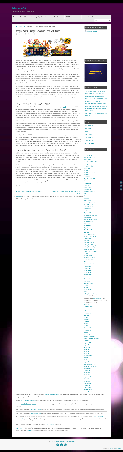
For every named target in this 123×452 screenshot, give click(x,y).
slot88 (64, 107)
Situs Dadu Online (36, 409)
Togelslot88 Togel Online (91, 215)
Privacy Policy (64, 441)
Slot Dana (87, 334)
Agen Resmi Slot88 (89, 179)
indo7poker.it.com (89, 191)
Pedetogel (87, 285)
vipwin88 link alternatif (90, 366)
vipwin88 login (88, 392)
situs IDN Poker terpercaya (28, 400)
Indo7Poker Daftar (89, 172)
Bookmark (20, 186)
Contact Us (71, 441)
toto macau (87, 311)
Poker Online (88, 279)
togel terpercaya (88, 390)
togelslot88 (87, 217)
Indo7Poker (87, 174)
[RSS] (121, 189)
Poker (85, 277)
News (87, 131)
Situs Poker (87, 168)
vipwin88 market (89, 243)
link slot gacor (88, 255)
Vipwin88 (86, 232)
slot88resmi (87, 368)
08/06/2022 (30, 34)
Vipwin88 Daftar (88, 283)
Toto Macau (87, 262)
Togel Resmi (87, 228)
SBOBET (86, 379)
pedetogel (87, 370)
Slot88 (86, 287)
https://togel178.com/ (90, 294)
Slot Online (22, 26)
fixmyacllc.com (88, 253)
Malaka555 (87, 304)
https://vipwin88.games (91, 247)
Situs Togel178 (88, 230)
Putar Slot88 (87, 187)
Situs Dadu (87, 198)
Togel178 (86, 323)
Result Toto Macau (89, 202)
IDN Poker (88, 128)
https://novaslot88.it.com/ (91, 338)
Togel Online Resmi (89, 258)
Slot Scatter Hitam (89, 181)
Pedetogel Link (88, 260)
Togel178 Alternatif (89, 336)
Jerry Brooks (20, 34)
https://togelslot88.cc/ (90, 251)
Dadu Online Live (89, 196)
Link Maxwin (87, 347)
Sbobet (86, 360)
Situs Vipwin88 (88, 221)
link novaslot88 (88, 309)
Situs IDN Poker (50, 424)
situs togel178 (88, 270)
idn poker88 (87, 209)
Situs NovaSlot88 (89, 264)
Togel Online (89, 140)
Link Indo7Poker (88, 206)
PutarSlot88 (87, 177)
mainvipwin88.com (89, 234)
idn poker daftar (88, 204)
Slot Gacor (87, 223)
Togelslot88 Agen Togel (90, 219)
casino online (89, 126)
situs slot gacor (97, 298)
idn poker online (88, 166)
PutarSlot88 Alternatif (90, 162)
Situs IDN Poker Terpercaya (51, 395)
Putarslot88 (87, 313)
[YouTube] (121, 182)
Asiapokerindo (88, 155)
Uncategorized (89, 143)
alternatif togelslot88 (90, 236)
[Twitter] (121, 185)
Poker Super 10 (19, 8)
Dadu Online (87, 200)
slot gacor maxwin (89, 364)
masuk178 (87, 292)
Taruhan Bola (89, 137)
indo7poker (87, 170)
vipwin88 (86, 240)
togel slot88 (87, 377)
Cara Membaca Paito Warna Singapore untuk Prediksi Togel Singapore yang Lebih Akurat (96, 108)
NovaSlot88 (87, 160)
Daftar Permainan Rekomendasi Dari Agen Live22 (29, 193)
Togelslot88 (87, 213)
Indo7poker (87, 164)
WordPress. (118, 448)
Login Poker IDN (88, 211)
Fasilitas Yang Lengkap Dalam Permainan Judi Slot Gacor (66, 193)
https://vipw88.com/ (90, 245)
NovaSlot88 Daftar (89, 157)
